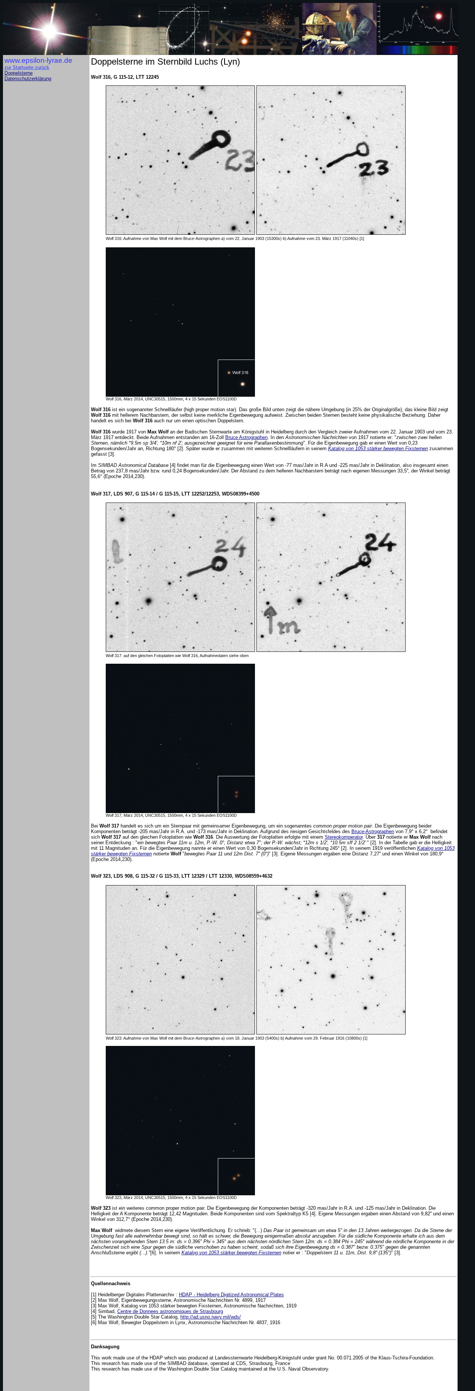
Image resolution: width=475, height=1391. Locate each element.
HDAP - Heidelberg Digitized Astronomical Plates (231, 1294)
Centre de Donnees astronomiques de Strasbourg (170, 1311)
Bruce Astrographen (246, 437)
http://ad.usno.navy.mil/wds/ (210, 1317)
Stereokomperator (344, 837)
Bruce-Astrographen (372, 831)
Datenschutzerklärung (27, 78)
